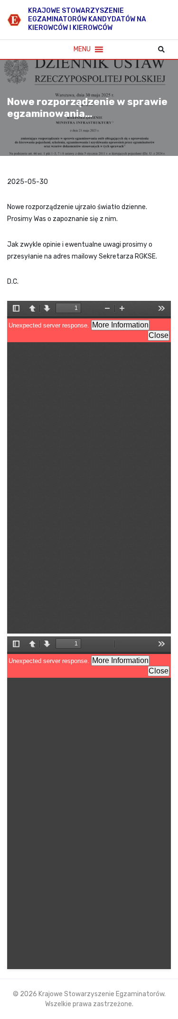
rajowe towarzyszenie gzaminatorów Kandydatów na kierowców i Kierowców (87, 19)
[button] (82, 49)
